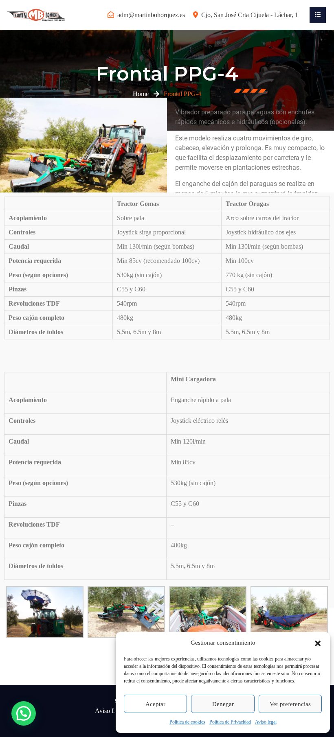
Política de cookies (187, 722)
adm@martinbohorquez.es (151, 14)
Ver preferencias (290, 704)
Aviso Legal (110, 710)
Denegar (223, 704)
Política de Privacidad (230, 722)
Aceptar (155, 704)
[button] (318, 643)
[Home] (36, 14)
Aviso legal (266, 722)
